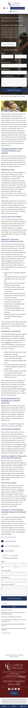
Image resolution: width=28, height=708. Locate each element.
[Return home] (1, 96)
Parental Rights (13, 96)
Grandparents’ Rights (10, 541)
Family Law (6, 96)
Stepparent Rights (9, 551)
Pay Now (14, 693)
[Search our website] (14, 603)
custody (3, 135)
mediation (8, 342)
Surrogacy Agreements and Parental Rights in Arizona (13, 624)
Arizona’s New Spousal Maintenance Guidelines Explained (13, 629)
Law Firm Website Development (9, 676)
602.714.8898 (23, 702)
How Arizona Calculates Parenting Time (11, 617)
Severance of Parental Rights (12, 546)
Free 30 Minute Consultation (17, 8)
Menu (14, 706)
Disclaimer (8, 675)
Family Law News (22, 672)
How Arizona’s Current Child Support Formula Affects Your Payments (13, 613)
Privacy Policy (15, 675)
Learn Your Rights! (8, 44)
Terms (20, 675)
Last (16, 59)
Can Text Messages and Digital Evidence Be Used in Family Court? (13, 620)
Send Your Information (14, 90)
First (2, 59)
